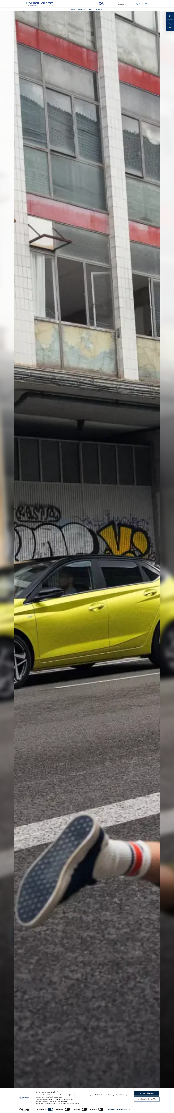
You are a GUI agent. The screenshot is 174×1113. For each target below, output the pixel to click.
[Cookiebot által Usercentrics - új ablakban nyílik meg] (24, 1109)
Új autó (73, 9)
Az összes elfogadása (146, 1093)
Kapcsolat (99, 9)
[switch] (67, 1109)
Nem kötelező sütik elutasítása (146, 1099)
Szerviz (91, 9)
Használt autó (82, 9)
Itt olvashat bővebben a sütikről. (117, 1109)
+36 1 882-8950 (143, 4)
